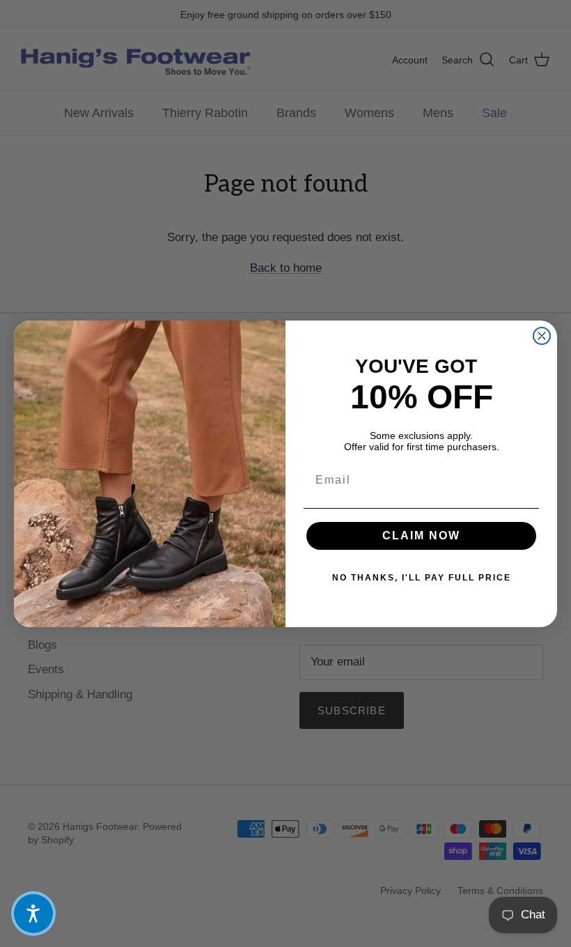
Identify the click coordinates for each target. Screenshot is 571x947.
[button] (33, 913)
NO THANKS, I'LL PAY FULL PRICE (421, 578)
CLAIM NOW (421, 535)
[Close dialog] (541, 336)
